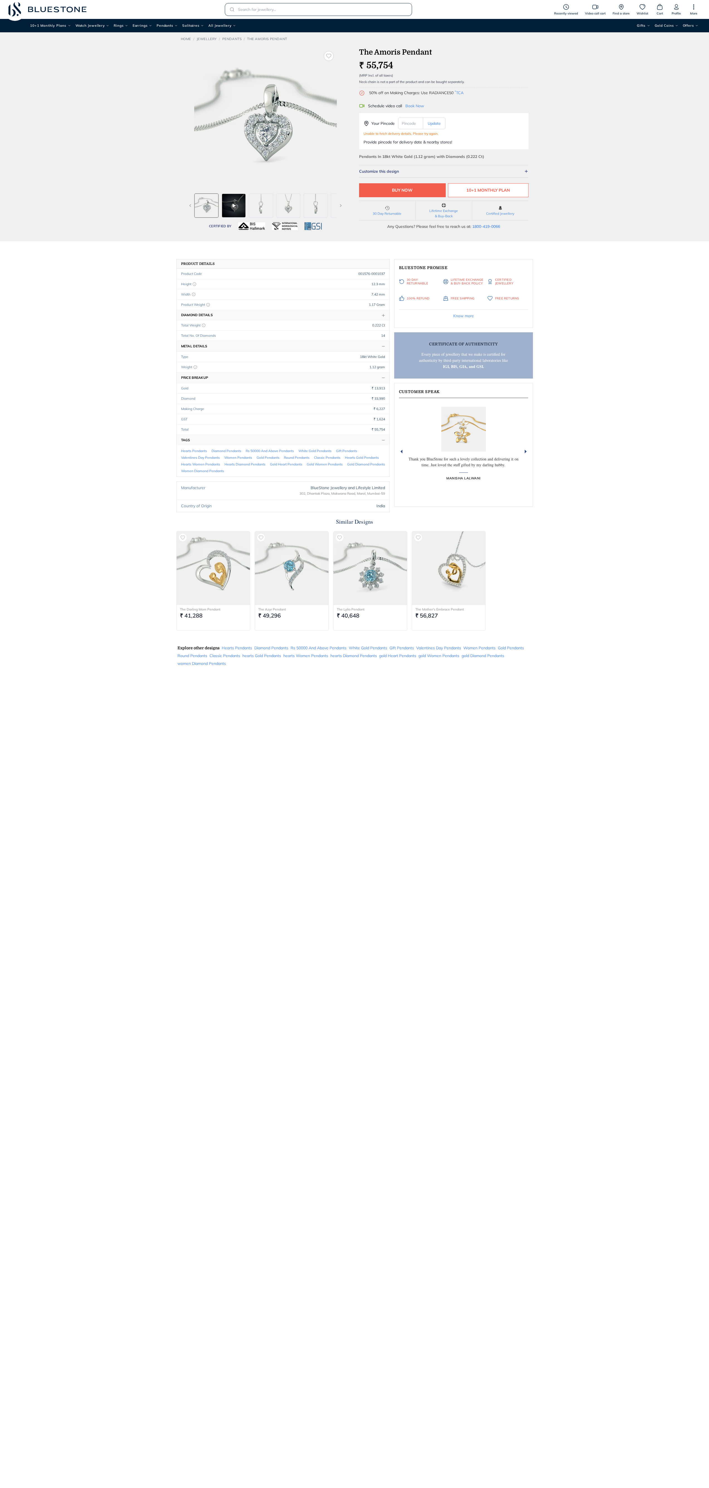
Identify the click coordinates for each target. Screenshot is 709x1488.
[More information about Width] (194, 294)
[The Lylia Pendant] (370, 568)
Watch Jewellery (90, 25)
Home (186, 39)
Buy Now (402, 190)
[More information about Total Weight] (204, 325)
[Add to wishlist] (328, 56)
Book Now (414, 105)
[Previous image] (190, 205)
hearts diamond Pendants (245, 464)
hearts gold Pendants (362, 457)
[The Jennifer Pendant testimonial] (463, 429)
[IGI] (285, 226)
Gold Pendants (268, 457)
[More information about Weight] (195, 367)
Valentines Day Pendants (200, 457)
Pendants (165, 25)
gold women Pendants (325, 464)
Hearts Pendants (194, 451)
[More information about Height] (194, 284)
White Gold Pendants (315, 451)
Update (434, 123)
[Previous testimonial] (401, 451)
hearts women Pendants (200, 464)
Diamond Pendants (226, 451)
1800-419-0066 (486, 226)
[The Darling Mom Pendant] (213, 568)
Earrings (140, 25)
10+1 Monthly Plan (488, 190)
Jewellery (207, 39)
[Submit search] (230, 9)
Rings (119, 25)
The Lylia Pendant (350, 609)
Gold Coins (664, 25)
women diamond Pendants (202, 471)
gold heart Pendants (286, 464)
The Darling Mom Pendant (200, 609)
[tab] (206, 205)
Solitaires (190, 25)
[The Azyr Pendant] (291, 568)
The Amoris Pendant (267, 39)
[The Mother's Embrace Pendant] (449, 568)
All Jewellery (220, 25)
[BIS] (251, 226)
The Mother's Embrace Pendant (439, 609)
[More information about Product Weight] (208, 305)
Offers (688, 25)
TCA (459, 92)
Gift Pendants (346, 451)
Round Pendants (297, 457)
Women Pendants (238, 457)
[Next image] (341, 205)
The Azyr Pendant (272, 609)
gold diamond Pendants (366, 464)
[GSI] (313, 226)
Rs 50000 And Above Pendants (270, 451)
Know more (463, 315)
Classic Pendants (327, 457)
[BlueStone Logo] (47, 9)
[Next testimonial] (525, 451)
